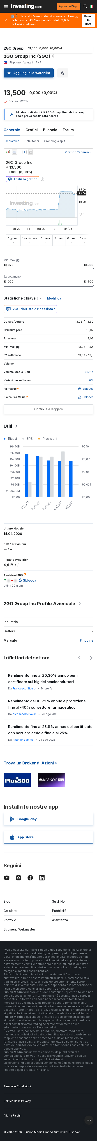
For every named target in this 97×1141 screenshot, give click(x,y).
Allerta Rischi (12, 1115)
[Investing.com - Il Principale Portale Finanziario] (26, 6)
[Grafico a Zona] (14, 152)
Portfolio (10, 920)
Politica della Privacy (17, 1101)
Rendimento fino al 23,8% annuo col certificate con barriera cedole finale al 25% (50, 729)
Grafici (31, 130)
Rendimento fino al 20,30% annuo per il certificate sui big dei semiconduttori (43, 678)
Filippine (86, 640)
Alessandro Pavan (25, 714)
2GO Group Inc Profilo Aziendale (39, 603)
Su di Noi (58, 901)
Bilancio (50, 130)
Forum (68, 130)
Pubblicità (59, 911)
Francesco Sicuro (24, 688)
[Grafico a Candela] (8, 152)
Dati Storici (32, 141)
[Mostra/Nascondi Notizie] (30, 152)
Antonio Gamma (23, 739)
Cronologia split (54, 141)
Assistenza (60, 920)
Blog (7, 901)
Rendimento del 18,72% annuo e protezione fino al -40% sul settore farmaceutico (47, 704)
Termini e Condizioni (17, 1086)
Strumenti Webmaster (19, 929)
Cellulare (10, 911)
